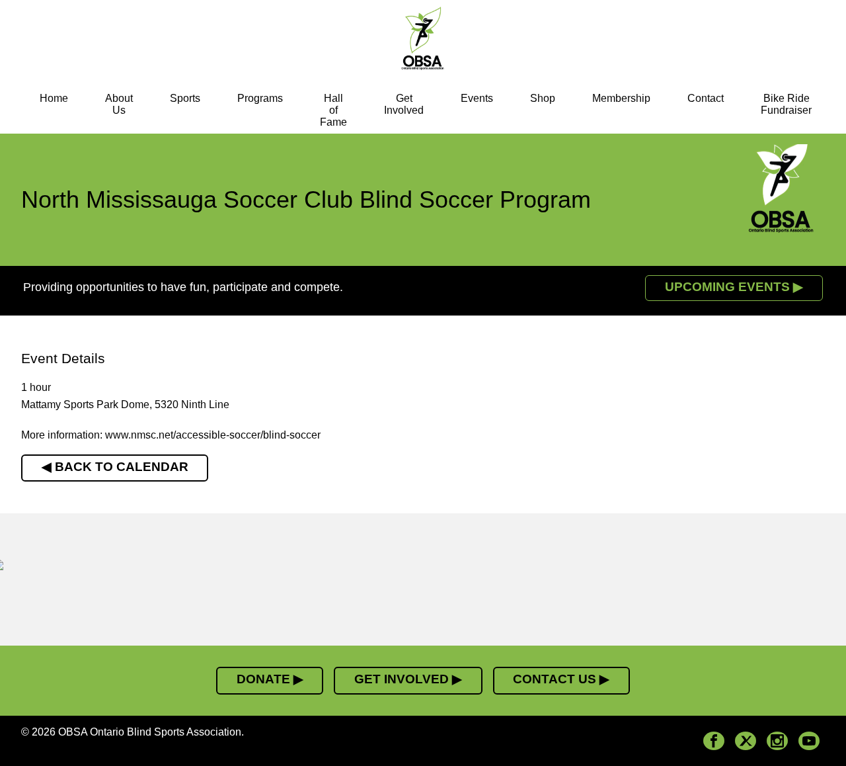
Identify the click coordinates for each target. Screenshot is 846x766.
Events (477, 98)
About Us (119, 104)
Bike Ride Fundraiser (786, 104)
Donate (263, 679)
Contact (705, 98)
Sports (185, 98)
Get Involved (404, 104)
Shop (542, 98)
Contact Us (554, 679)
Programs (260, 98)
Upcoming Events (727, 287)
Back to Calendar (121, 467)
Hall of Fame (333, 110)
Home (54, 98)
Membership (621, 98)
